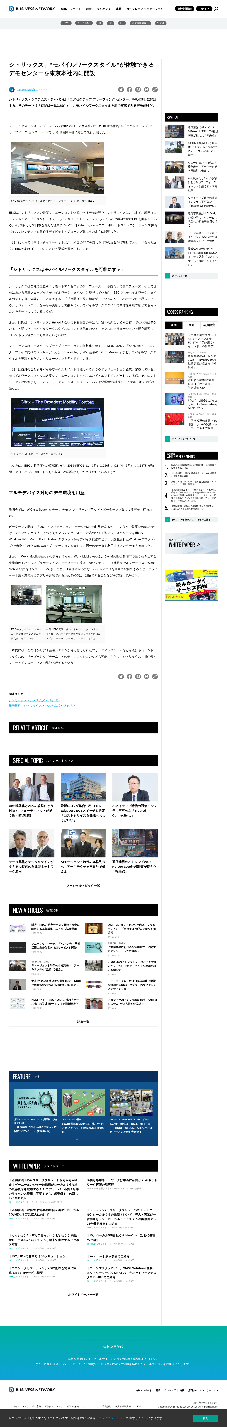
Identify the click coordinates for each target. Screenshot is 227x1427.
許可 (206, 1418)
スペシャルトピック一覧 (83, 885)
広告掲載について (53, 1406)
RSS (139, 1406)
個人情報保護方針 (123, 1406)
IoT (122, 23)
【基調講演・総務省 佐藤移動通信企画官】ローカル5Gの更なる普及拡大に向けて (193, 507)
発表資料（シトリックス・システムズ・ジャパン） (43, 705)
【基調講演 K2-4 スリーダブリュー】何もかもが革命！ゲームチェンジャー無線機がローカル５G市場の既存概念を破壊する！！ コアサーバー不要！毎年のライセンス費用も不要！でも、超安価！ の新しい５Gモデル (194, 495)
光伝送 (160, 23)
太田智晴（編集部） (27, 89)
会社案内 (36, 1406)
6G (110, 23)
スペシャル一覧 (179, 276)
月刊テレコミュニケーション (144, 8)
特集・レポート (71, 8)
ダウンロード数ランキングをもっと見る (191, 519)
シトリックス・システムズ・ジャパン (34, 700)
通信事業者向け (140, 23)
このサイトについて (18, 1406)
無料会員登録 (185, 8)
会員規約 (107, 1406)
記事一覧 (83, 1021)
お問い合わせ (72, 1406)
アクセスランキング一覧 (183, 439)
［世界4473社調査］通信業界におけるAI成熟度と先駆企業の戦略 (193, 474)
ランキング (104, 8)
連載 (118, 8)
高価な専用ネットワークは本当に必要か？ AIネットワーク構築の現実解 (193, 483)
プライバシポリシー (112, 1418)
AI (99, 23)
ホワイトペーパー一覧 (83, 1294)
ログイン (204, 8)
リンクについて (90, 1406)
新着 (89, 8)
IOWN (66, 23)
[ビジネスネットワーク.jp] (32, 9)
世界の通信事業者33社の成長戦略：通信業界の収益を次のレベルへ (193, 466)
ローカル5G (84, 23)
